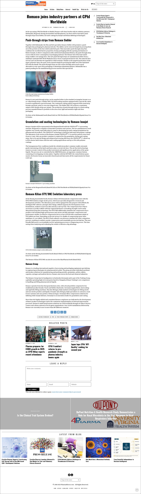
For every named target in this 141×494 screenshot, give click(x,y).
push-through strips (62, 317)
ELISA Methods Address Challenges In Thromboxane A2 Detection (105, 32)
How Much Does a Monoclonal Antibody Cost (103, 37)
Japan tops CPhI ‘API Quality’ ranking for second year (80, 347)
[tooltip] (92, 4)
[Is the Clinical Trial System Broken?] (35, 414)
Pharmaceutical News (58, 27)
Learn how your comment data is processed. (66, 392)
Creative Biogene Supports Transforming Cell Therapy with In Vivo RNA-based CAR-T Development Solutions (105, 18)
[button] (113, 3)
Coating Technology (44, 317)
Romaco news (74, 317)
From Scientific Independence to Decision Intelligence (104, 42)
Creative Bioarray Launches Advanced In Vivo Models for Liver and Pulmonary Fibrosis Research (105, 25)
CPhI (53, 317)
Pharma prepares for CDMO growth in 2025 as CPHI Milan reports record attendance (35, 350)
